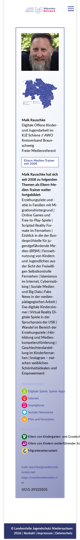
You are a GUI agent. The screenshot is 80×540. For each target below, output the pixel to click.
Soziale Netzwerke (40, 412)
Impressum (45, 533)
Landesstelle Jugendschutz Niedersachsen (43, 528)
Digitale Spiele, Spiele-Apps (46, 391)
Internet (33, 398)
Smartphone (36, 405)
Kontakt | (30, 533)
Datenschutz (63, 533)
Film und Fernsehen (41, 419)
